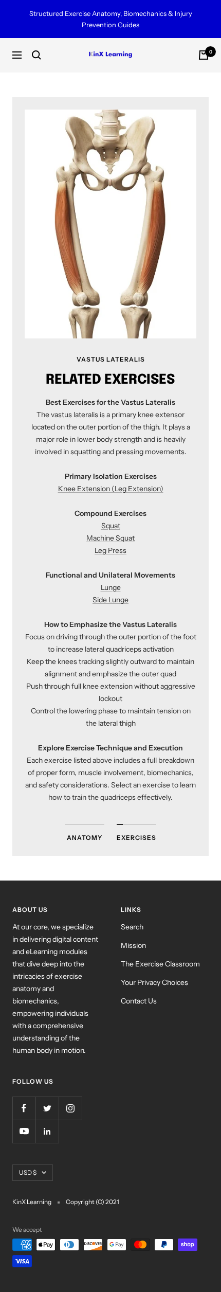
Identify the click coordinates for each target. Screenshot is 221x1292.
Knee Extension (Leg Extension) (110, 488)
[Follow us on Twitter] (47, 1108)
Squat (110, 525)
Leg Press (110, 550)
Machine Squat (110, 538)
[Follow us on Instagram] (70, 1108)
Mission (133, 945)
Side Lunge (110, 599)
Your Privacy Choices (154, 982)
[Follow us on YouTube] (23, 1131)
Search (132, 926)
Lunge (111, 587)
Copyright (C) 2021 (92, 1202)
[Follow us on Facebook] (23, 1108)
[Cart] (203, 55)
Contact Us (139, 1001)
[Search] (36, 55)
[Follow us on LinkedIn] (47, 1131)
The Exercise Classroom (160, 963)
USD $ (27, 1172)
